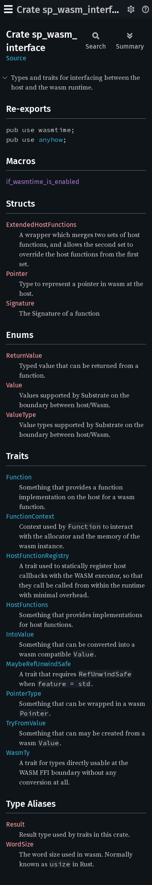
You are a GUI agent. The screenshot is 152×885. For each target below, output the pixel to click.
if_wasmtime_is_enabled (42, 182)
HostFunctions (27, 605)
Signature (20, 303)
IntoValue (20, 634)
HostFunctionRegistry (37, 556)
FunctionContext (30, 516)
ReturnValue (24, 355)
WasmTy (18, 753)
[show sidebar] (8, 9)
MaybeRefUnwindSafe (38, 664)
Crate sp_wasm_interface (72, 9)
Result (15, 824)
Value (14, 385)
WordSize (20, 844)
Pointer (17, 274)
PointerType (23, 693)
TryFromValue (26, 723)
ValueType (21, 415)
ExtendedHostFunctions (41, 225)
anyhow (51, 139)
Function (19, 477)
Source (16, 58)
